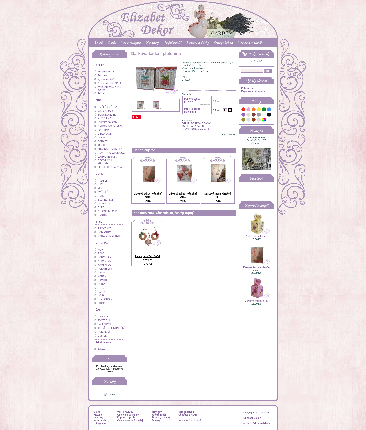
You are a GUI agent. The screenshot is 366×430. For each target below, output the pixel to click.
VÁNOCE (103, 316)
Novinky (151, 42)
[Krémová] (269, 120)
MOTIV (100, 173)
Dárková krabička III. (256, 300)
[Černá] (269, 115)
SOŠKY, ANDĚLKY (108, 114)
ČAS (98, 309)
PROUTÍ (102, 280)
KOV (100, 249)
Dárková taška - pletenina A (193, 100)
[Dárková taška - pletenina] (156, 104)
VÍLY (100, 184)
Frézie (101, 93)
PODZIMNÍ (104, 331)
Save (138, 116)
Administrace (103, 342)
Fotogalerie (99, 423)
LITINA (101, 303)
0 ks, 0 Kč (256, 60)
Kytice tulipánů (106, 79)
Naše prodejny (101, 420)
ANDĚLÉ (103, 180)
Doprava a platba (126, 417)
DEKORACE (105, 133)
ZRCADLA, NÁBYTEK (110, 149)
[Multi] (264, 120)
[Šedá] (259, 115)
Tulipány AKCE (106, 71)
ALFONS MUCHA (107, 211)
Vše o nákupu (130, 42)
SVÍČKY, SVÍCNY (107, 122)
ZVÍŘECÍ (103, 192)
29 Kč (216, 110)
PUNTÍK (102, 215)
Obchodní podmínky (128, 414)
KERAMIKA (104, 261)
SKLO (101, 253)
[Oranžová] (253, 110)
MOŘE (101, 188)
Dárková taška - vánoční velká (183, 195)
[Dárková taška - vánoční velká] (183, 183)
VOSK (101, 295)
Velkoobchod (223, 42)
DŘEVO (102, 272)
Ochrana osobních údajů (130, 420)
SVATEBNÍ (104, 320)
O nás (111, 42)
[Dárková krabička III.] (256, 298)
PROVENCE (105, 228)
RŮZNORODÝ (105, 299)
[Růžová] (248, 110)
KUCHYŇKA (104, 118)
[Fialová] (243, 115)
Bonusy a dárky (197, 42)
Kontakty (98, 417)
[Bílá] (264, 115)
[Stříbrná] (248, 120)
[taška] (140, 109)
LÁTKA (102, 284)
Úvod (98, 42)
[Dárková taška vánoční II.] (218, 183)
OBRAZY (103, 141)
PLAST (102, 287)
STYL (99, 221)
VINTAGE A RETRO (109, 236)
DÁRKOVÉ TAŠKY (108, 156)
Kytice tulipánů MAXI (109, 83)
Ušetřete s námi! (250, 42)
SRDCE (102, 196)
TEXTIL (102, 145)
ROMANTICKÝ (106, 232)
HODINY (102, 137)
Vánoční (204, 129)
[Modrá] (269, 110)
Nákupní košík (259, 54)
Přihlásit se (247, 88)
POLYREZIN (105, 268)
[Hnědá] (253, 115)
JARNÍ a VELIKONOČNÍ (111, 328)
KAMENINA (104, 265)
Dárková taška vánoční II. (217, 195)
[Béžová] (248, 115)
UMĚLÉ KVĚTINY (108, 107)
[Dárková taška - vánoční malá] (148, 183)
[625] (230, 110)
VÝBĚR (100, 64)
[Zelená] (264, 110)
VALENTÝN (104, 324)
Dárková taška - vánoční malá (148, 195)
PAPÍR (101, 291)
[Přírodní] (259, 120)
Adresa (101, 349)
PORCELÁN (104, 257)
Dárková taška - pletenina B (193, 110)
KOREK (102, 276)
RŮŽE (101, 207)
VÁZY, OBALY (106, 110)
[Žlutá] (259, 110)
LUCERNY (103, 130)
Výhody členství (256, 80)
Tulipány (102, 75)
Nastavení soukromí (189, 420)
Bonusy (156, 420)
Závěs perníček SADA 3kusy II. (147, 258)
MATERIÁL (102, 242)
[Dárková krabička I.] (256, 233)
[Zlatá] (243, 120)
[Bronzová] (253, 120)
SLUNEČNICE (105, 199)
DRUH (99, 100)
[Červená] (243, 110)
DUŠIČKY (103, 335)
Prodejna (256, 130)
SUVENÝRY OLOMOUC (111, 152)
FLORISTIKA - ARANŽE (111, 167)
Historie (97, 414)
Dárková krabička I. (256, 236)
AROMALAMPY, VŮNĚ (110, 126)
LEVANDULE (105, 203)
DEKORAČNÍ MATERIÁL (105, 162)
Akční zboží (172, 42)
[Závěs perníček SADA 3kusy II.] (148, 245)
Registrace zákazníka (253, 91)
